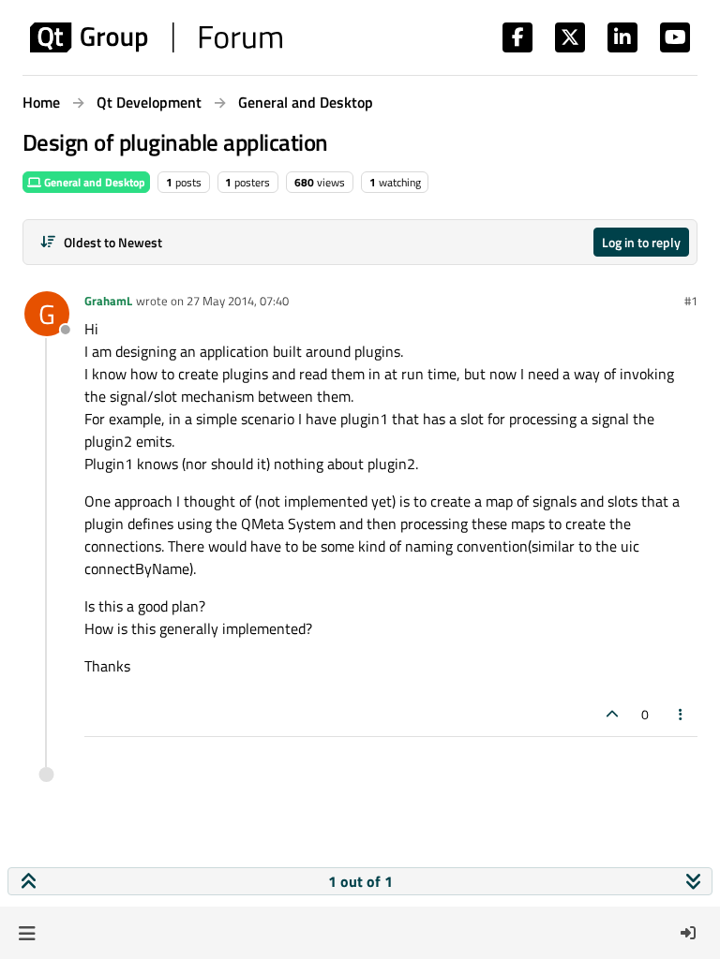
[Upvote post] (612, 714)
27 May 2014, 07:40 (238, 300)
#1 (691, 300)
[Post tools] (681, 714)
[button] (27, 933)
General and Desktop (93, 182)
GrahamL (108, 300)
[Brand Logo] (156, 37)
